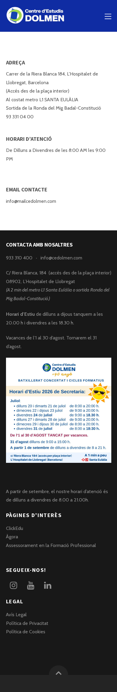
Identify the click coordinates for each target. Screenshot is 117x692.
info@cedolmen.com (61, 258)
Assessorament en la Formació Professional (51, 545)
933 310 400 (19, 258)
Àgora (12, 537)
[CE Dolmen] (36, 20)
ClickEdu (14, 528)
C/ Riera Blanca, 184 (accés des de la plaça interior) (58, 273)
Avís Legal (16, 614)
